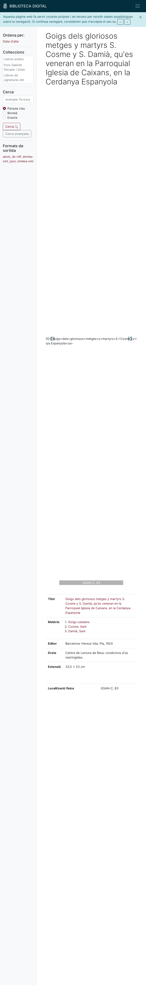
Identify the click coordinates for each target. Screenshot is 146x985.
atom (6, 156)
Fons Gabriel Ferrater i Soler (14, 67)
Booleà (12, 113)
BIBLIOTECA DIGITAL (27, 6)
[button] (52, 338)
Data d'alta (11, 41)
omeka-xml (25, 161)
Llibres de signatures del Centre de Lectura (17, 79)
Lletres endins (14, 59)
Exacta (12, 117)
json (13, 161)
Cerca (10, 126)
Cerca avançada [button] (17, 134)
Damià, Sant (77, 631)
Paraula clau (16, 108)
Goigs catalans (79, 622)
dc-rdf (16, 156)
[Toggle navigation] (137, 6)
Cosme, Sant (77, 626)
